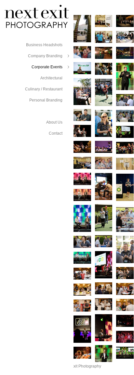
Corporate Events (47, 67)
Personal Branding (45, 100)
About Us (54, 122)
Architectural (51, 78)
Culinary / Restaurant (43, 89)
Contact (55, 133)
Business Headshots (44, 45)
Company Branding (45, 56)
